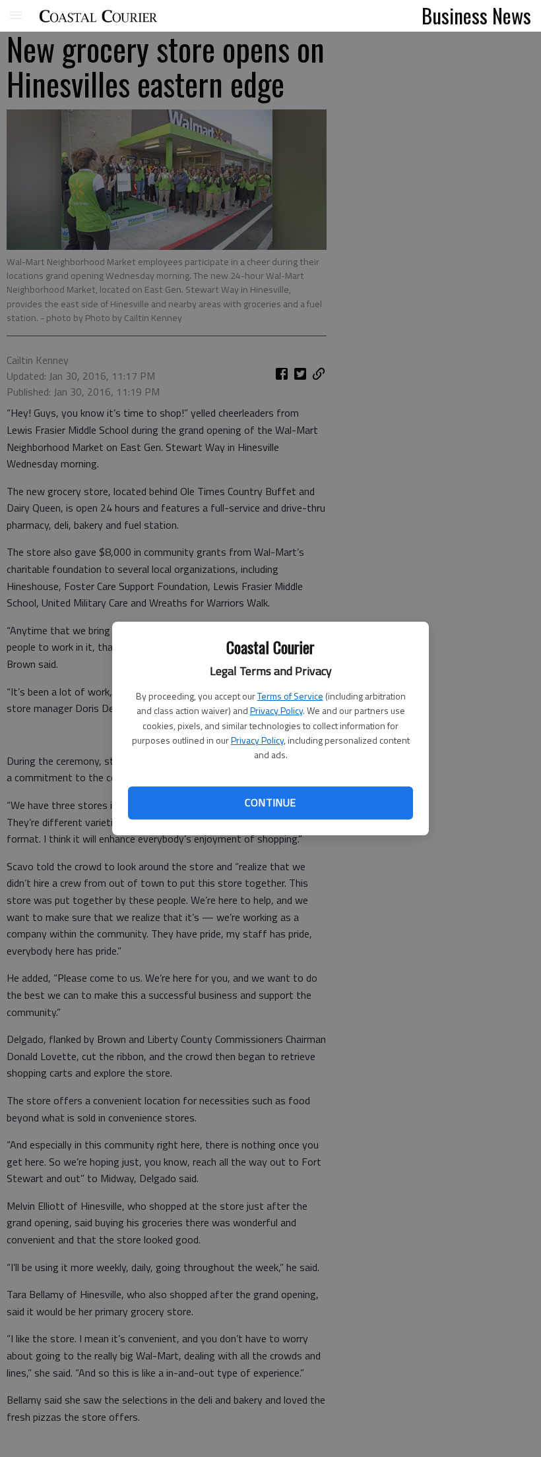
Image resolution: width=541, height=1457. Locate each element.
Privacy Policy (276, 710)
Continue (270, 802)
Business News (476, 15)
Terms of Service (290, 696)
